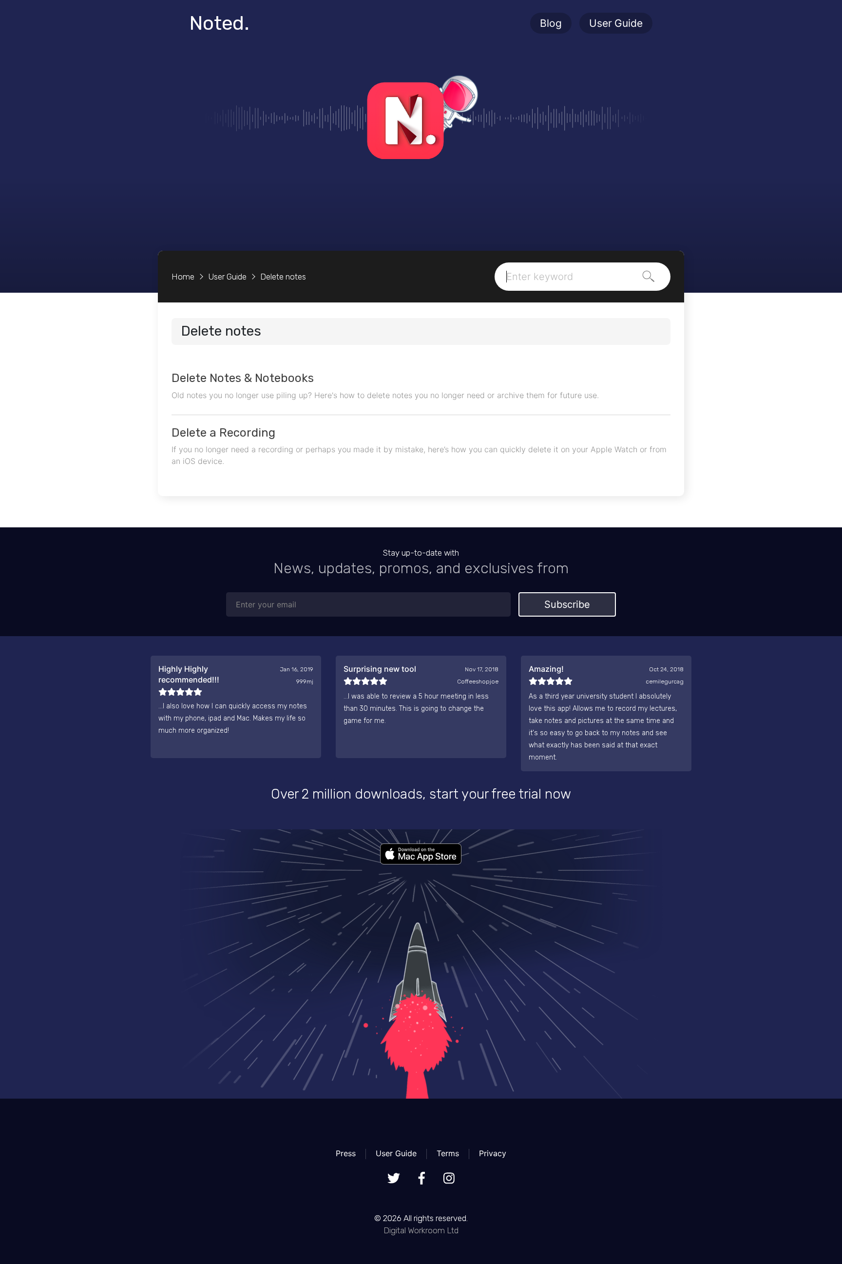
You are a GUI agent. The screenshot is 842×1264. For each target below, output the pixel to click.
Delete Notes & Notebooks (243, 378)
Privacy (492, 1153)
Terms (448, 1153)
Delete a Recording (223, 433)
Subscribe (567, 604)
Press (346, 1153)
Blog (551, 23)
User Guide (616, 23)
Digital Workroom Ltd (421, 1230)
